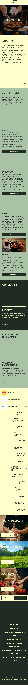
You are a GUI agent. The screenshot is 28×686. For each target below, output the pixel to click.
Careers (20, 597)
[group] (14, 304)
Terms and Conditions (10, 677)
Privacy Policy (19, 677)
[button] (22, 83)
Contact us (7, 597)
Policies (14, 628)
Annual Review (14, 639)
